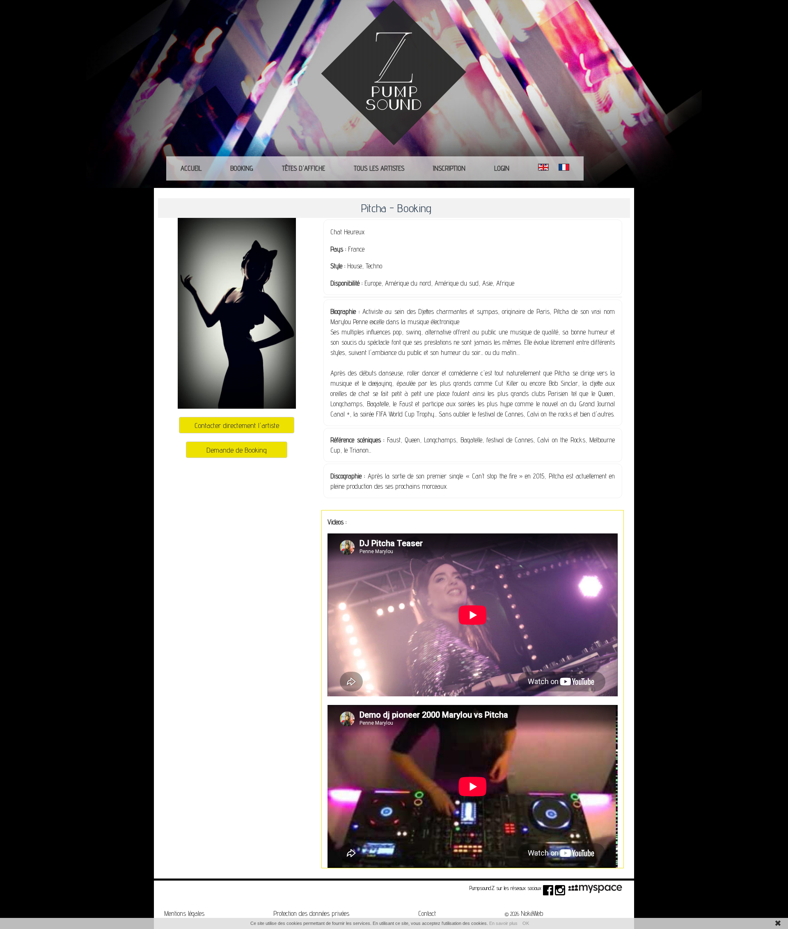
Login (501, 168)
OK (525, 923)
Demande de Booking (236, 449)
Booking (241, 168)
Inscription (449, 168)
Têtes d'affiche (303, 168)
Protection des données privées (311, 913)
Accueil (191, 168)
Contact (427, 913)
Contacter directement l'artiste (237, 425)
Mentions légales (184, 913)
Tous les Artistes (379, 168)
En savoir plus (503, 923)
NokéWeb (532, 913)
